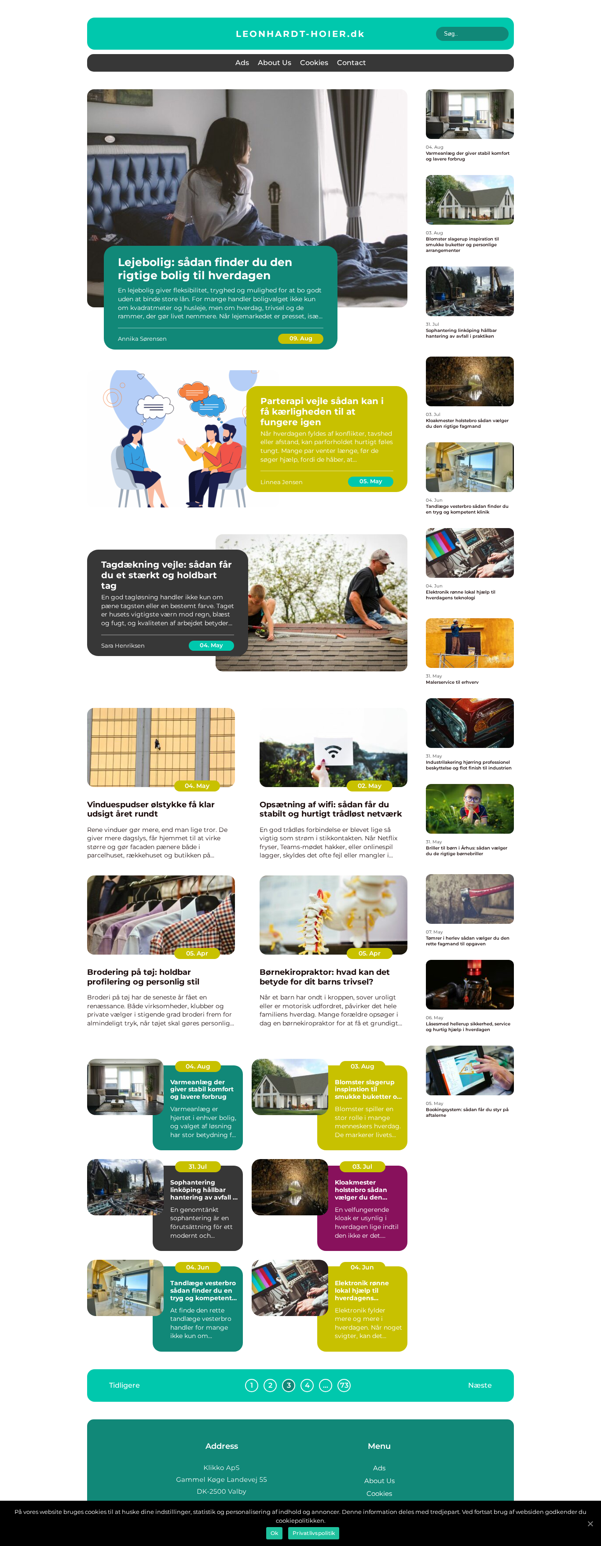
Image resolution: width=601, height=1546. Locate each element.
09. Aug (301, 338)
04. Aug (198, 1066)
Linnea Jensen (281, 481)
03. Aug (362, 1066)
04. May (211, 645)
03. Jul (362, 1166)
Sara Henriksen (123, 645)
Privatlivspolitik (314, 1533)
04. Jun (197, 1267)
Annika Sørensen (142, 338)
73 (344, 1385)
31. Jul (198, 1166)
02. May (369, 786)
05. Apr (197, 953)
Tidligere (124, 1385)
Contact (351, 62)
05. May (370, 481)
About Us (274, 62)
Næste (480, 1385)
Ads (242, 62)
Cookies (314, 62)
